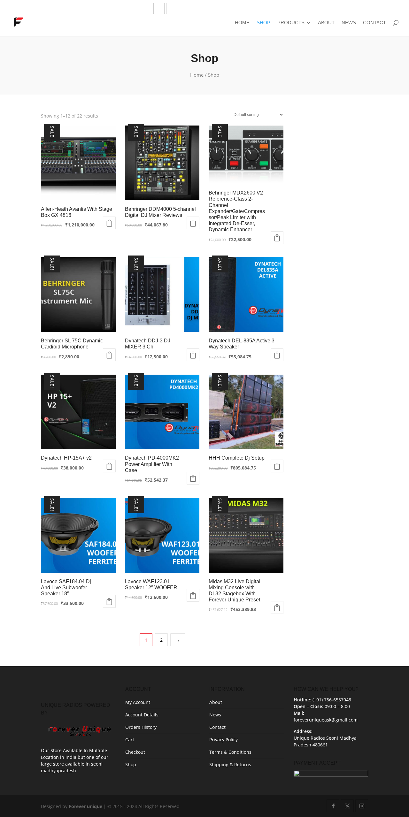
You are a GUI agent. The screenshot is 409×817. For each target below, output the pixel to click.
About (326, 22)
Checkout (135, 752)
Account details (286, 9)
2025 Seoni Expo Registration (339, 9)
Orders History (141, 727)
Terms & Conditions (230, 752)
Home (242, 22)
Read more (109, 223)
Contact (374, 22)
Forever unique (85, 806)
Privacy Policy (223, 740)
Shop (263, 22)
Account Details (141, 715)
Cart (129, 740)
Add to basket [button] (277, 237)
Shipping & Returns (230, 764)
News (349, 22)
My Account (137, 702)
